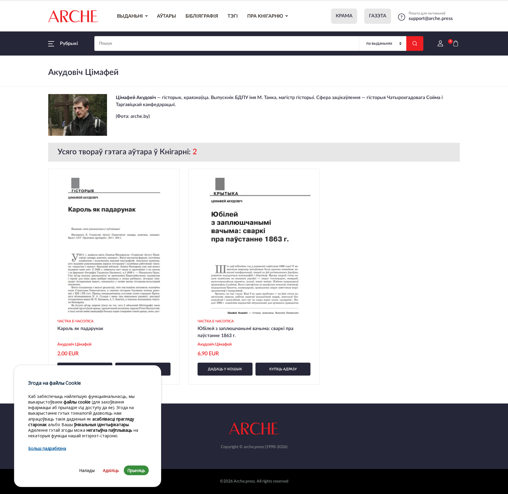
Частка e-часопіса (75, 321)
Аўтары (166, 16)
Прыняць (136, 470)
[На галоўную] (73, 16)
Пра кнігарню (265, 16)
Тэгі (233, 16)
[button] (63, 43)
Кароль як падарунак (80, 328)
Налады (87, 470)
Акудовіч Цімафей (74, 344)
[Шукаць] (414, 43)
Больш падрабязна (47, 448)
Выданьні (130, 16)
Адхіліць (111, 470)
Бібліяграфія (202, 16)
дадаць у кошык (225, 369)
